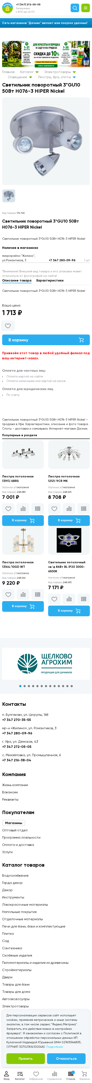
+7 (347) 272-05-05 (28, 4)
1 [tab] (20, 686)
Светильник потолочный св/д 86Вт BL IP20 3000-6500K (66, 567)
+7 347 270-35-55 (16, 720)
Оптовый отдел (15, 830)
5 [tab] (37, 686)
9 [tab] (54, 686)
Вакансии (10, 792)
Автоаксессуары (16, 999)
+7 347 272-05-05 (16, 747)
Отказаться (66, 1059)
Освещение (18, 77)
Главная (8, 72)
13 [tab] (72, 686)
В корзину (18, 339)
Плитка (8, 934)
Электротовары (58, 72)
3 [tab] (29, 686)
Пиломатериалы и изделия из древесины (35, 963)
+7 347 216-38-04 (16, 760)
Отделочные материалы (22, 919)
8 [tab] (50, 686)
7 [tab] (46, 686)
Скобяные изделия (17, 955)
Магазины (13, 823)
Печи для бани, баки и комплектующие (33, 926)
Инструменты (13, 897)
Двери (7, 977)
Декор (7, 890)
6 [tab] (42, 686)
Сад (5, 941)
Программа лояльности (21, 837)
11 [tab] (63, 686)
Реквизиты (10, 799)
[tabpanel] (46, 664)
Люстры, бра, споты (55, 77)
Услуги (7, 852)
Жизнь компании (15, 785)
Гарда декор (12, 883)
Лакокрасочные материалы (25, 904)
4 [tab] (33, 686)
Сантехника (12, 948)
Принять (26, 1059)
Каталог (27, 72)
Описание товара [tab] (16, 280)
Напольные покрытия (19, 912)
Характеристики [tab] (50, 280)
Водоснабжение (15, 875)
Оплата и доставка (18, 845)
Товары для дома (16, 992)
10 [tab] (59, 686)
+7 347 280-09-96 (62, 260)
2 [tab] (25, 686)
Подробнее (54, 1046)
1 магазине (15, 487)
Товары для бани (16, 984)
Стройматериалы (16, 970)
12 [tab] (67, 686)
